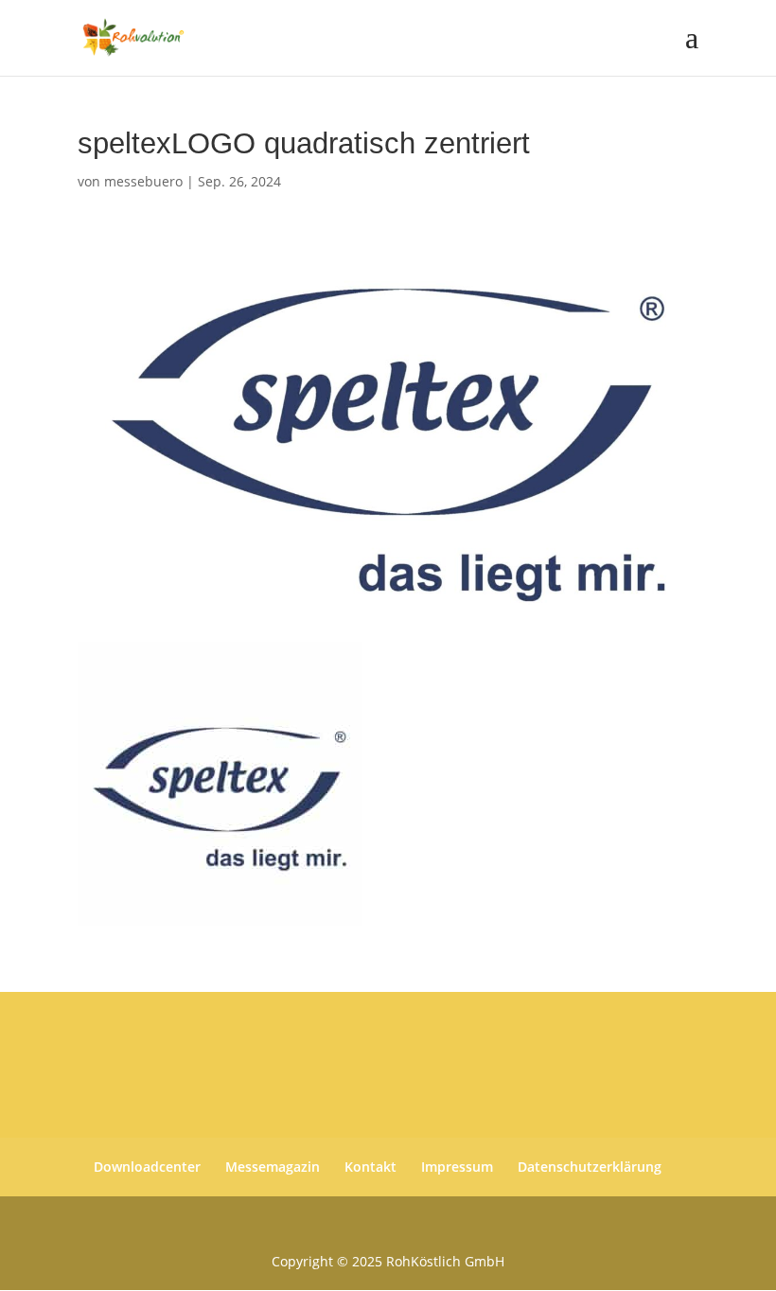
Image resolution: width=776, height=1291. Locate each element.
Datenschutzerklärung (589, 1167)
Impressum (457, 1167)
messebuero (143, 181)
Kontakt (370, 1167)
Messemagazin (272, 1167)
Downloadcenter (147, 1167)
